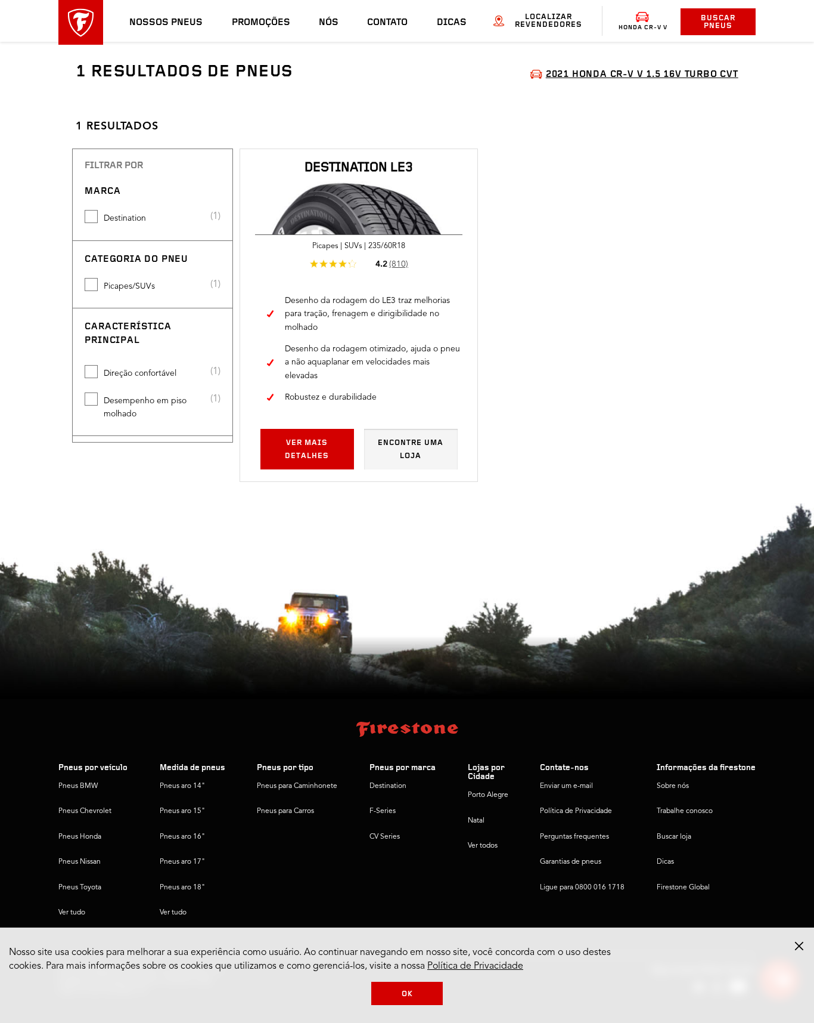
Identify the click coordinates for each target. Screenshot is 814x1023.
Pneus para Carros (285, 811)
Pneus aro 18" (182, 887)
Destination (125, 218)
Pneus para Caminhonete (297, 786)
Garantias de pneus (570, 862)
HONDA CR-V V (643, 27)
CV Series (384, 836)
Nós (328, 22)
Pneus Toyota (79, 887)
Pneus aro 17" (182, 862)
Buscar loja (674, 836)
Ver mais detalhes (307, 449)
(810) (398, 264)
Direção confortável (140, 373)
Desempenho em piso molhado (145, 407)
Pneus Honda (79, 836)
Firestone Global (683, 887)
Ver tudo (71, 912)
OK (407, 994)
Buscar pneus (718, 22)
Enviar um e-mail (566, 786)
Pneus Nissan (79, 862)
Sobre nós (673, 786)
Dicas (452, 22)
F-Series (382, 811)
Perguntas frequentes (574, 836)
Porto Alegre (488, 795)
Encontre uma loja (410, 449)
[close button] (799, 946)
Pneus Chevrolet (84, 811)
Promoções (261, 22)
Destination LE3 (359, 168)
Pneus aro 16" (182, 836)
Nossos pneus (166, 22)
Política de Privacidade (576, 811)
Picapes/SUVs (129, 286)
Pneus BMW (78, 786)
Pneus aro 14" (182, 786)
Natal (476, 820)
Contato (387, 22)
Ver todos (483, 845)
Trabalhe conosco (685, 811)
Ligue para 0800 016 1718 (582, 887)
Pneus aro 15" (182, 811)
